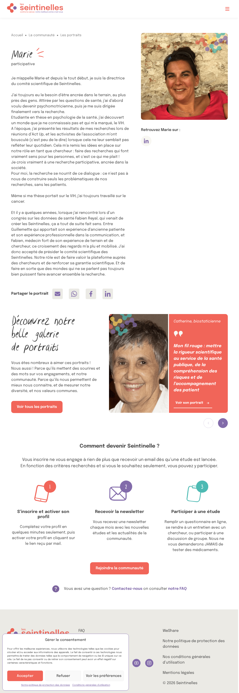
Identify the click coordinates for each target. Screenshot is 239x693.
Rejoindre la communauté (119, 568)
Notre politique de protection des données (45, 685)
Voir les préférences (103, 676)
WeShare (171, 631)
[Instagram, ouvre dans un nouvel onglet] (149, 663)
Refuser (63, 676)
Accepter (25, 676)
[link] (57, 294)
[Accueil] (35, 9)
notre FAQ (177, 589)
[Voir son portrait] (138, 363)
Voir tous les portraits (37, 407)
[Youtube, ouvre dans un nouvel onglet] (136, 663)
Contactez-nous (127, 589)
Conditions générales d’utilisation (91, 685)
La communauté (42, 35)
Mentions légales (178, 673)
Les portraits (70, 35)
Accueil (17, 35)
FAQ (81, 631)
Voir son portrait (189, 402)
